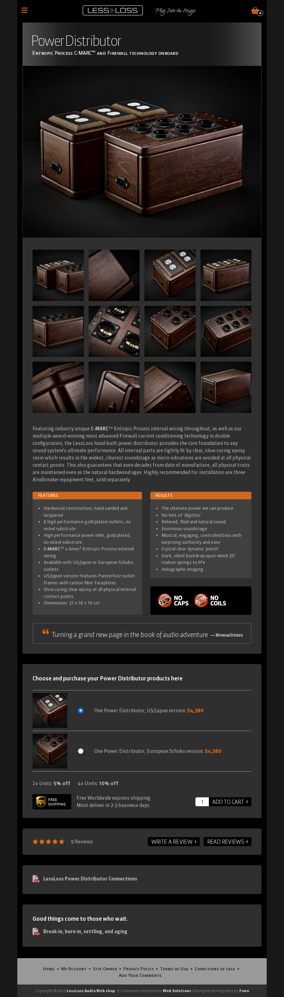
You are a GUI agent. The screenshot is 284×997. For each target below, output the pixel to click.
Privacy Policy (138, 968)
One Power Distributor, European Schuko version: (157, 751)
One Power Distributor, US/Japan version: (149, 710)
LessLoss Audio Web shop (90, 990)
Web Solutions (177, 990)
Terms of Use (174, 968)
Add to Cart (228, 801)
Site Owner (105, 968)
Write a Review (171, 841)
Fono (244, 990)
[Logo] (112, 10)
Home (49, 968)
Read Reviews (225, 841)
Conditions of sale (215, 968)
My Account (74, 968)
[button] (50, 710)
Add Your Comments (140, 975)
